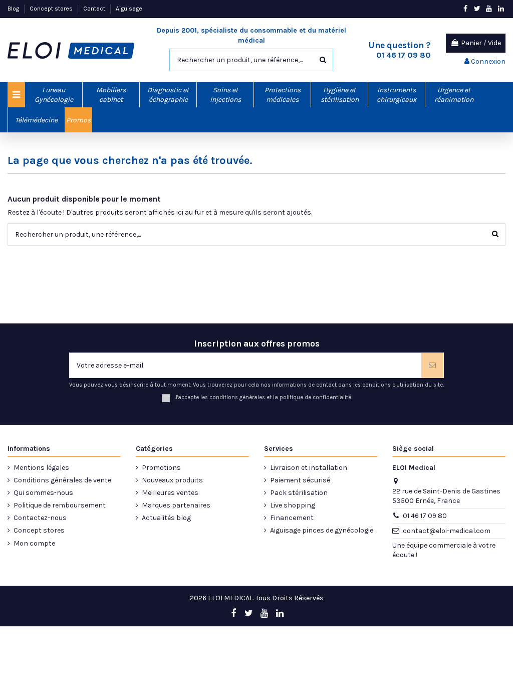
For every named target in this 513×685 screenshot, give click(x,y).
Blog (14, 8)
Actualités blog (166, 517)
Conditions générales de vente (62, 480)
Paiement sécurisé (300, 480)
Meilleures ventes (170, 492)
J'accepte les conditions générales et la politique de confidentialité (263, 397)
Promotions (161, 467)
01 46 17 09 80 (425, 515)
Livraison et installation (308, 467)
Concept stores (52, 8)
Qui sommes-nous (43, 492)
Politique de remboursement (60, 505)
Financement (292, 517)
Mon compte (34, 543)
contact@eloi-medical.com (446, 531)
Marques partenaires (176, 505)
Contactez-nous (40, 517)
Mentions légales (41, 467)
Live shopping (292, 505)
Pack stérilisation (299, 492)
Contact (95, 8)
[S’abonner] (432, 365)
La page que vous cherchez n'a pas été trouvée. (130, 160)
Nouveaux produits (172, 480)
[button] (53, 94)
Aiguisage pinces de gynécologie (321, 530)
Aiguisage (129, 8)
